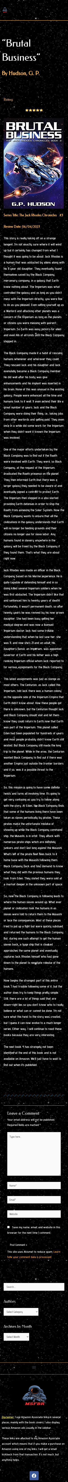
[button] (34, 1367)
